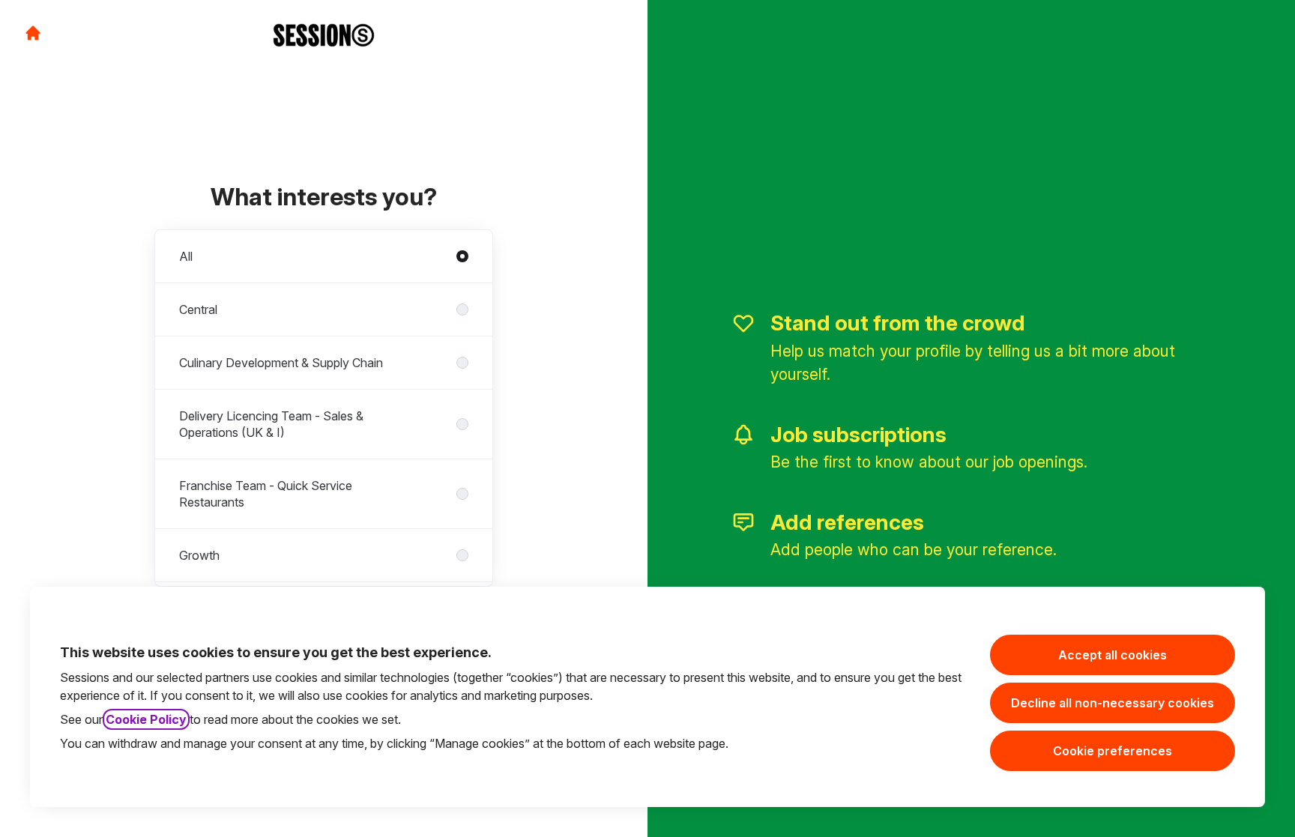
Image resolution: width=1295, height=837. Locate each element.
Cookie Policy (146, 719)
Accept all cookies (1112, 654)
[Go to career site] (33, 33)
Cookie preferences (1112, 750)
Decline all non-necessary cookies (1112, 702)
